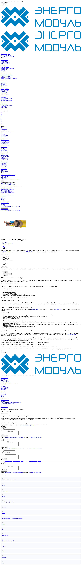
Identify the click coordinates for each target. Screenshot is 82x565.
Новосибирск (13, 518)
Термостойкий (4, 169)
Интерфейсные (4, 80)
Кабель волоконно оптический (7, 68)
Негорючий (3, 163)
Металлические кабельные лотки (8, 175)
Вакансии (3, 200)
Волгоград (10, 479)
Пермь (3, 529)
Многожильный (4, 160)
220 (1, 120)
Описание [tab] (5, 271)
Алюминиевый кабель (5, 145)
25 (1, 121)
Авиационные (4, 61)
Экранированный (4, 171)
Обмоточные (3, 91)
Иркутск (4, 496)
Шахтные (3, 64)
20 (1, 119)
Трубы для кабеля (4, 177)
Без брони (3, 149)
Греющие (3, 70)
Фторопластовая (4, 143)
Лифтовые (3, 84)
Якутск (3, 562)
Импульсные (3, 79)
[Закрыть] (80, 428)
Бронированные (4, 65)
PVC (2, 127)
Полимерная (3, 136)
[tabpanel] (41, 292)
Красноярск (13, 502)
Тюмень (3, 546)
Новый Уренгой (19, 518)
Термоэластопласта (5, 142)
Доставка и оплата (5, 203)
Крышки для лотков (5, 176)
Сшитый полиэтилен (5, 141)
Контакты (3, 204)
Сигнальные (3, 99)
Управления (3, 106)
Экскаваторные (4, 108)
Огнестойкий (3, 164)
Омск (3, 524)
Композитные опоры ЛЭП (6, 191)
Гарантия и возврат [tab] (7, 273)
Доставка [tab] (5, 275)
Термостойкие (4, 104)
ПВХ (2, 133)
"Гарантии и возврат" (71, 334)
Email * (2, 452)
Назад (2, 57)
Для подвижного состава (6, 74)
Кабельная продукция (5, 54)
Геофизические (4, 69)
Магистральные (4, 85)
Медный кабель (4, 147)
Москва (3, 513)
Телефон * (3, 430)
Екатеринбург (3, 3)
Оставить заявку (4, 267)
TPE (1, 128)
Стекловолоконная (5, 140)
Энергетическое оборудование (7, 56)
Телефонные (3, 103)
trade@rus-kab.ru (4, 4)
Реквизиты (3, 198)
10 (1, 114)
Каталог (2, 52)
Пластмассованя (4, 135)
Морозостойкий (4, 162)
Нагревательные (4, 87)
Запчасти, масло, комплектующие (8, 192)
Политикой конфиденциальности (35, 437)
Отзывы (2, 199)
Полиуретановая (4, 137)
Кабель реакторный (5, 94)
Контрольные (3, 83)
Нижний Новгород (6, 518)
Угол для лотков (4, 178)
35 (1, 123)
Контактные (3, 82)
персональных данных (37, 423)
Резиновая (3, 138)
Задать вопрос (4, 470)
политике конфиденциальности (28, 425)
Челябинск (4, 557)
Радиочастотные (4, 93)
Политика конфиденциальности (8, 403)
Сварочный (3, 167)
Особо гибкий (4, 165)
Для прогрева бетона (5, 76)
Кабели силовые (4, 60)
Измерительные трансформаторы (8, 184)
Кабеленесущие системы (6, 55)
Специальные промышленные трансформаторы (11, 185)
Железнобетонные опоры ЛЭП (7, 189)
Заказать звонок (4, 2)
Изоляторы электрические (6, 186)
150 (1, 116)
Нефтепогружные (4, 90)
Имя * (2, 428)
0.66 (1, 112)
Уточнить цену (4, 459)
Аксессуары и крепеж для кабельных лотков (10, 179)
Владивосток (4, 479)
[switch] (1, 437)
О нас (2, 197)
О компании (3, 196)
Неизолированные (5, 89)
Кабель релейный (4, 96)
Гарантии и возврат (5, 201)
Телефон (2, 453)
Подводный (3, 166)
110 (1, 115)
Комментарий (4, 434)
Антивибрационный (5, 62)
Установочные (4, 107)
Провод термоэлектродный (6, 105)
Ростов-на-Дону (5, 535)
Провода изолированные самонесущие (9, 78)
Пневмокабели (4, 92)
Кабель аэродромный (5, 63)
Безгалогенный (4, 150)
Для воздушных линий (6, 72)
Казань (3, 502)
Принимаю (3, 426)
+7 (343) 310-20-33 (29, 251)
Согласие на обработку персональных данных (11, 402)
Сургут (14, 540)
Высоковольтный (4, 152)
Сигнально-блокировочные (7, 98)
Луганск (4, 507)
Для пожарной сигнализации (7, 75)
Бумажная (3, 130)
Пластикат (3, 134)
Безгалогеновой (4, 129)
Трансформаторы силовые (6, 183)
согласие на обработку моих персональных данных (14, 437)
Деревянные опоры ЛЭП (6, 188)
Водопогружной (4, 151)
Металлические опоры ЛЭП (7, 190)
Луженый (3, 157)
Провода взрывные (5, 67)
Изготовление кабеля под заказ (7, 195)
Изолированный (4, 155)
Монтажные (3, 86)
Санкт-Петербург (9, 540)
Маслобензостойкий (5, 159)
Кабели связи (3, 97)
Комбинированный (5, 156)
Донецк (3, 485)
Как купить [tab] (6, 272)
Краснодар (8, 502)
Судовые (2, 101)
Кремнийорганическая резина (7, 132)
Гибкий (2, 154)
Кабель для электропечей (6, 77)
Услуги (2, 193)
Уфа (3, 551)
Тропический (3, 170)
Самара (3, 540)
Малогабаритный (4, 158)
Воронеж (14, 479)
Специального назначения (6, 100)
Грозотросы (3, 71)
